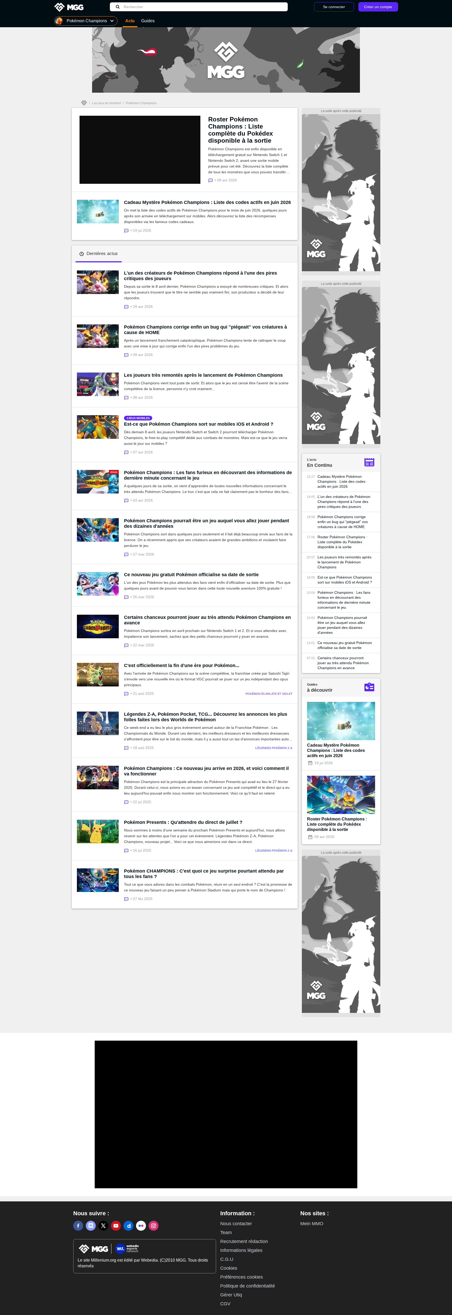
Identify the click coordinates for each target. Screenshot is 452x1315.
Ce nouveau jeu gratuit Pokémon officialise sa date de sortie (191, 574)
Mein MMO (311, 1223)
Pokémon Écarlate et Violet (269, 693)
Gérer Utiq (231, 1294)
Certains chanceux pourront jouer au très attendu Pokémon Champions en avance (207, 620)
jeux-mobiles (139, 418)
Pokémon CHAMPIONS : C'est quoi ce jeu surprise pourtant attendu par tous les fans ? (204, 873)
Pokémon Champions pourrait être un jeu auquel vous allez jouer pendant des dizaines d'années (206, 523)
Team (226, 1232)
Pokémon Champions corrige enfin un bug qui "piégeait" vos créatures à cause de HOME (205, 329)
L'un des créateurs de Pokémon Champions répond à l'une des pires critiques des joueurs (200, 275)
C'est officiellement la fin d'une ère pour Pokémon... (181, 665)
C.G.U (226, 1259)
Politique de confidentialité (247, 1286)
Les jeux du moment (106, 103)
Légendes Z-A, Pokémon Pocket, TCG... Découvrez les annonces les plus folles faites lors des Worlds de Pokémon (205, 717)
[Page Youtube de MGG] (116, 1226)
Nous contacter (236, 1223)
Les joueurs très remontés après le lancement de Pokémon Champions (203, 375)
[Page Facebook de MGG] (78, 1226)
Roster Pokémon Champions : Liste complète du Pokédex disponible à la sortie (240, 130)
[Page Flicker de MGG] (141, 1226)
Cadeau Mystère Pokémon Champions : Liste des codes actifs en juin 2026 (207, 202)
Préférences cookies (241, 1277)
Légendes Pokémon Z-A (273, 748)
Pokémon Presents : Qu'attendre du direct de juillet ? (183, 822)
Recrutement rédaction (244, 1241)
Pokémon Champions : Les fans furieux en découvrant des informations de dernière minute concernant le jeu (208, 475)
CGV (225, 1303)
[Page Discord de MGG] (91, 1226)
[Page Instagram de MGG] (154, 1226)
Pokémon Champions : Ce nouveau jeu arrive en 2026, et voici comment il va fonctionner (206, 771)
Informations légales (241, 1250)
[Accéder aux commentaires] (127, 230)
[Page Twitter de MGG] (103, 1226)
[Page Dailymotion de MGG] (128, 1226)
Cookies (228, 1268)
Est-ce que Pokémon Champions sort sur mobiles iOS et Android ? (198, 424)
